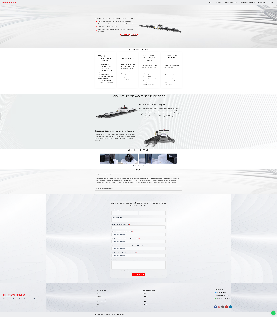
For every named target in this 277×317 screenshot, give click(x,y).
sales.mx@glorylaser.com (223, 295)
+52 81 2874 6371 (221, 292)
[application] (237, 2)
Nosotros (99, 296)
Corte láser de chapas (102, 299)
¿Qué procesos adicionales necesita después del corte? (127, 246)
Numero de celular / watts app (120, 224)
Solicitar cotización (138, 274)
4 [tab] (141, 165)
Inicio (98, 293)
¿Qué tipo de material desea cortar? (122, 232)
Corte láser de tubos (101, 301)
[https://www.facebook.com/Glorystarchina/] (215, 306)
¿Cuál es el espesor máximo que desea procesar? (125, 239)
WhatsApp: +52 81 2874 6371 (224, 298)
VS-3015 (144, 293)
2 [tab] (136, 165)
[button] (273, 313)
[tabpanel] (109, 158)
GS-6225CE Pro (145, 296)
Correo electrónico (117, 217)
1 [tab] (133, 165)
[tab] (138, 179)
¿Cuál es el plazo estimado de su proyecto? (124, 253)
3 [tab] (138, 165)
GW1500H (144, 304)
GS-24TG (144, 301)
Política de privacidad (118, 314)
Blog (98, 304)
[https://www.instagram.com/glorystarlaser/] (219, 306)
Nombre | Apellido (117, 210)
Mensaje (114, 260)
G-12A (143, 299)
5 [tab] (143, 165)
